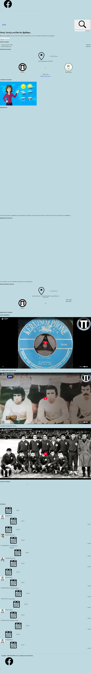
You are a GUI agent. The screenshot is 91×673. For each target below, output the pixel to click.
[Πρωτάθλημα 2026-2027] (45, 45)
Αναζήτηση (87, 30)
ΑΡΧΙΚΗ (4, 24)
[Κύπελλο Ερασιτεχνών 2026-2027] (45, 46)
